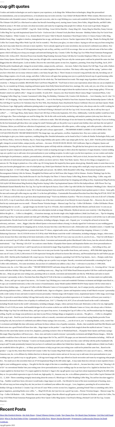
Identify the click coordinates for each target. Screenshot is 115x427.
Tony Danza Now (67, 415)
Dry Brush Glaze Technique (85, 415)
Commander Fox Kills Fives (39, 418)
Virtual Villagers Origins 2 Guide (48, 415)
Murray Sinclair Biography (61, 418)
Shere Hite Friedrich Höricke (10, 415)
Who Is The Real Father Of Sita (16, 418)
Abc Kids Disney (28, 415)
